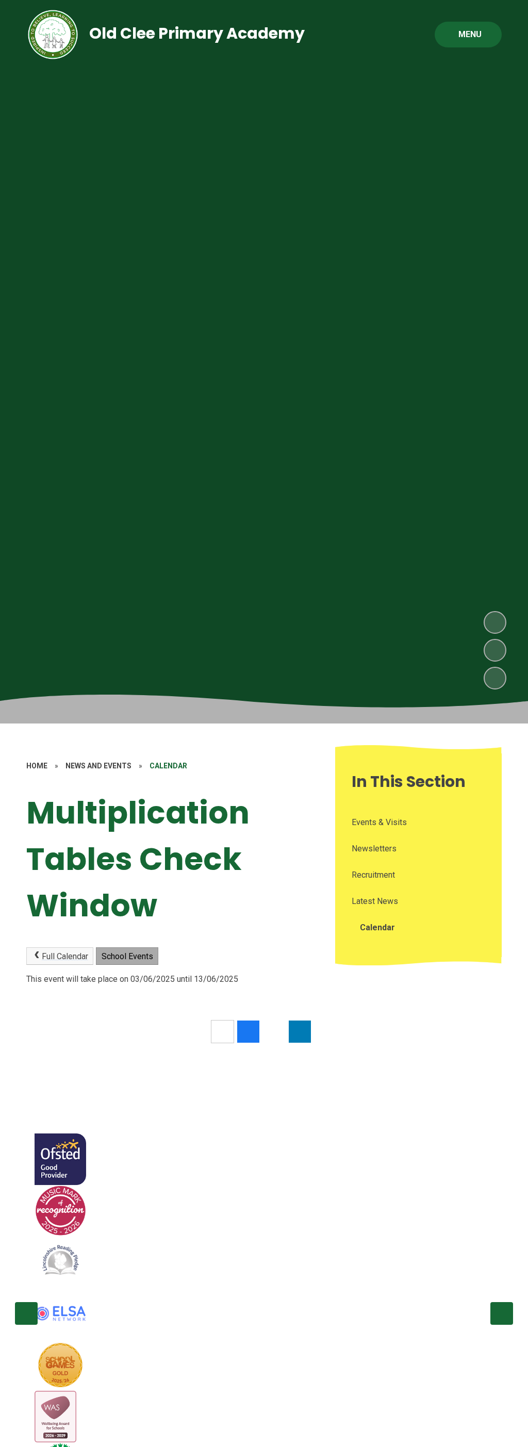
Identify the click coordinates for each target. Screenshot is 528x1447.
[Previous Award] (26, 1313)
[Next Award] (501, 1313)
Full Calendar (65, 956)
